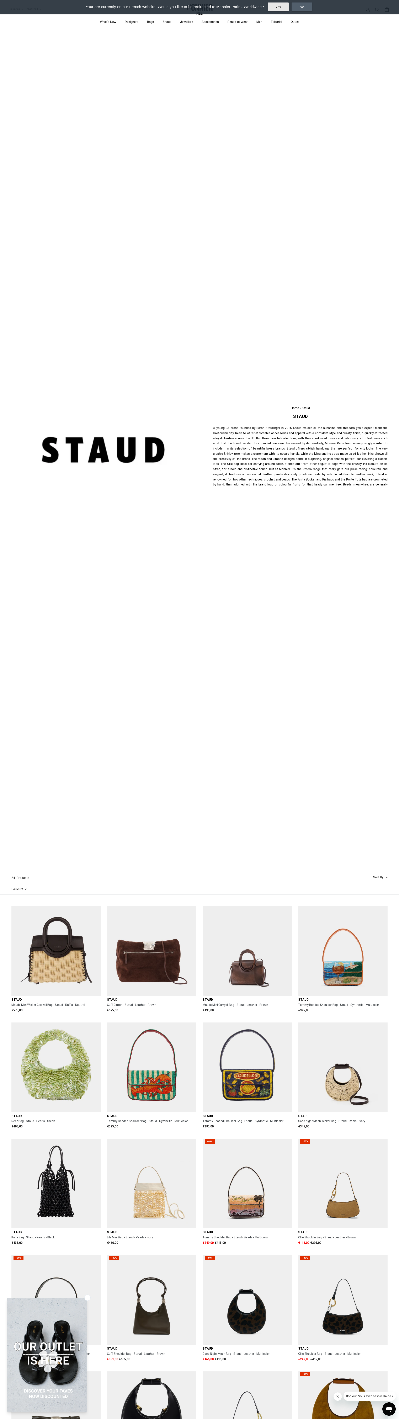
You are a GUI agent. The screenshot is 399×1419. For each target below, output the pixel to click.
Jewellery (186, 22)
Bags (150, 22)
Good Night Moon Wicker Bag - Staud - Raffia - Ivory (331, 1121)
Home (295, 408)
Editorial (276, 22)
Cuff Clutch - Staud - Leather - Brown (131, 1004)
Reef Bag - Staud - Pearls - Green (33, 1121)
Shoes (167, 22)
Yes (278, 7)
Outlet (295, 22)
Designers (131, 22)
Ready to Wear (238, 22)
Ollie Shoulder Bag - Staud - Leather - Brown (327, 1237)
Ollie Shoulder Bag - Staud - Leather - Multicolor (329, 1353)
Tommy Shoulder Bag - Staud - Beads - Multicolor (235, 1237)
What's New (108, 22)
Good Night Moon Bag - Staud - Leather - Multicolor (236, 1353)
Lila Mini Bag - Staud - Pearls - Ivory (130, 1237)
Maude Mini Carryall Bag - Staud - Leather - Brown (235, 1004)
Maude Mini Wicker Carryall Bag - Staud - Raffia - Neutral (48, 1004)
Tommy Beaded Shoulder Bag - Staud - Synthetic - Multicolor (338, 1004)
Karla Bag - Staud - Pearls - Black (33, 1237)
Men (259, 22)
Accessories (210, 22)
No (302, 7)
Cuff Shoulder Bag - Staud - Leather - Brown (136, 1353)
